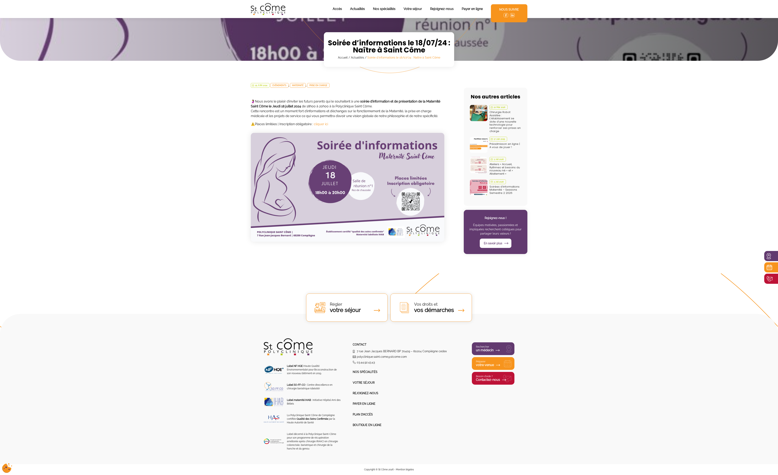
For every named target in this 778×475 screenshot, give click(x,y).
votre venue (485, 363)
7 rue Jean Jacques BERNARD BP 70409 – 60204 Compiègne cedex (402, 351)
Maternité (298, 85)
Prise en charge (318, 85)
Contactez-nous (488, 378)
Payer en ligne (472, 9)
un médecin (485, 348)
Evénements (279, 85)
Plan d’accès (363, 414)
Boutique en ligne (367, 425)
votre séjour (345, 307)
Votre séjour (413, 9)
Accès (337, 9)
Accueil (343, 57)
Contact (360, 344)
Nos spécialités (384, 9)
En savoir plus (493, 243)
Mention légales (405, 469)
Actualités (357, 9)
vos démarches (434, 307)
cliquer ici (321, 124)
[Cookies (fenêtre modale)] (7, 468)
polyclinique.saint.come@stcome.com (382, 356)
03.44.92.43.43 (366, 362)
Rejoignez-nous (442, 9)
